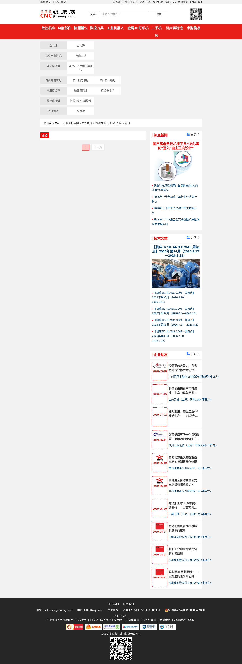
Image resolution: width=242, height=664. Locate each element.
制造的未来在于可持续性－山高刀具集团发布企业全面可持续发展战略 (183, 391)
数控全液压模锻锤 (80, 100)
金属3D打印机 (138, 28)
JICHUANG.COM (184, 619)
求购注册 (118, 1)
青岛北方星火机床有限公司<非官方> (190, 468)
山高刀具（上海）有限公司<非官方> (190, 399)
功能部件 (64, 28)
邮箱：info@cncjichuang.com (54, 610)
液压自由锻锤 (108, 80)
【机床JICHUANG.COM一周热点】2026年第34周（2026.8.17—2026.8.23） (175, 251)
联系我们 (128, 603)
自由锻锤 (80, 55)
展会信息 (145, 1)
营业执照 (113, 610)
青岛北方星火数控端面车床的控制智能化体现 (183, 459)
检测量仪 (81, 28)
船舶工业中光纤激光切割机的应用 (183, 551)
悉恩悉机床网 (71, 123)
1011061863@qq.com (90, 610)
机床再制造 (174, 28)
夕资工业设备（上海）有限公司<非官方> (193, 445)
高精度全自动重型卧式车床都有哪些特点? (183, 482)
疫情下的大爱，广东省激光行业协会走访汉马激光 (183, 368)
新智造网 (165, 619)
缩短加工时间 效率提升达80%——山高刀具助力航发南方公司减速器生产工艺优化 (183, 506)
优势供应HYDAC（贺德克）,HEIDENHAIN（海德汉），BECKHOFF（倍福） (184, 437)
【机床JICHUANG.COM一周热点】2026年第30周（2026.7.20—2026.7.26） (173, 336)
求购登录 (45, 1)
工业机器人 (115, 28)
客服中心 (183, 1)
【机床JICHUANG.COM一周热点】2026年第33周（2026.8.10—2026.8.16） (173, 297)
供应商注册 (131, 1)
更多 (195, 134)
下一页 (98, 147)
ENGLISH (196, 1)
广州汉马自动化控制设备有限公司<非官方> (194, 376)
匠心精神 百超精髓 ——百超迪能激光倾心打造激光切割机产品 (184, 574)
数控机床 (48, 28)
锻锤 (127, 123)
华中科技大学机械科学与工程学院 (66, 619)
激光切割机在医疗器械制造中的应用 (183, 528)
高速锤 (81, 110)
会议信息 (158, 1)
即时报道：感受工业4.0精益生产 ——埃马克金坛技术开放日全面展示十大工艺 (183, 414)
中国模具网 (132, 619)
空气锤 (81, 45)
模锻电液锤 (107, 90)
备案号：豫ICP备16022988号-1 (141, 610)
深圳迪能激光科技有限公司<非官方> (190, 536)
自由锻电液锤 (81, 80)
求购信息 (193, 28)
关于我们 (113, 603)
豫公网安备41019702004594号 (186, 610)
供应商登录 (59, 1)
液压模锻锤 (80, 90)
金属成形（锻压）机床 (109, 123)
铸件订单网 (149, 619)
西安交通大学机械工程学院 (106, 619)
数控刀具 (97, 28)
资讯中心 (170, 1)
